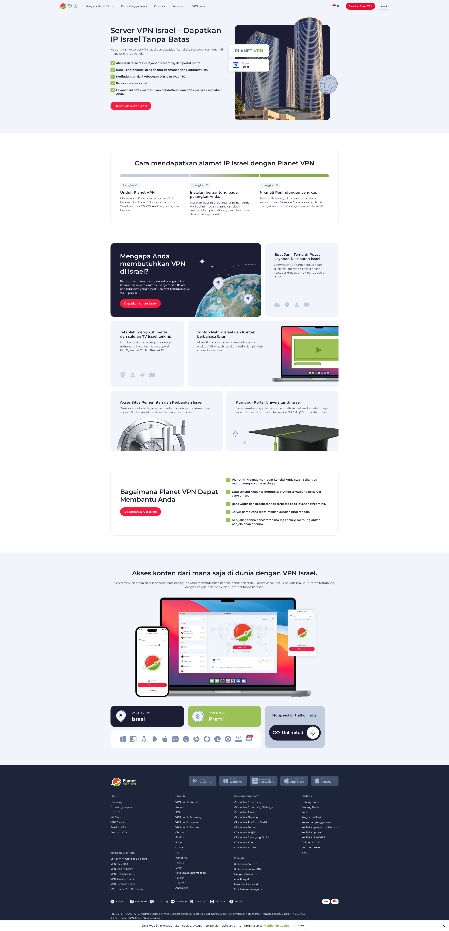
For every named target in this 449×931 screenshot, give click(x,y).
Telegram (121, 901)
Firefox (179, 837)
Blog (304, 852)
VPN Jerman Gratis (122, 879)
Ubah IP (115, 812)
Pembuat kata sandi (246, 884)
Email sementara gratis (248, 889)
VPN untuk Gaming (246, 817)
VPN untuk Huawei (187, 822)
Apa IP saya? (241, 879)
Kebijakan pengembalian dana (320, 827)
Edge (178, 842)
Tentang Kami (310, 807)
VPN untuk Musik (244, 812)
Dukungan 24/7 (310, 842)
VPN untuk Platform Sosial (250, 822)
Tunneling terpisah (121, 807)
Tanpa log (116, 802)
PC (177, 852)
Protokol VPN (118, 832)
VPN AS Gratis (119, 863)
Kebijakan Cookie (277, 925)
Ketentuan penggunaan (316, 822)
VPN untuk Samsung (188, 817)
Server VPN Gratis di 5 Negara (128, 858)
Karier (305, 812)
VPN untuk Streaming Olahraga (253, 807)
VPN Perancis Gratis (122, 884)
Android (180, 807)
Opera (179, 847)
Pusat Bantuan (310, 847)
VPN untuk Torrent (245, 827)
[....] (68, 6)
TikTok (238, 901)
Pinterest (221, 901)
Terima (300, 925)
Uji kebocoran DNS (245, 864)
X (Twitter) (161, 901)
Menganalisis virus (245, 874)
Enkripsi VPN (118, 827)
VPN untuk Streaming (247, 802)
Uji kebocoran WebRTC (248, 869)
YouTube (181, 901)
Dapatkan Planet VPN (360, 6)
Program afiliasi (311, 817)
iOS (177, 812)
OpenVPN (181, 883)
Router (179, 877)
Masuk (383, 6)
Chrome (180, 832)
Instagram (201, 901)
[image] (123, 739)
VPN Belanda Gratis (122, 874)
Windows (181, 857)
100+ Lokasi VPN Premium (126, 889)
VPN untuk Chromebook (190, 872)
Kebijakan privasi (311, 832)
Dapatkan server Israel (131, 106)
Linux (178, 867)
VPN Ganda (117, 822)
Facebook (141, 901)
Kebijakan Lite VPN (313, 837)
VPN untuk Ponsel (186, 802)
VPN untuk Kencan (245, 842)
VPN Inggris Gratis (121, 869)
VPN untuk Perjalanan (247, 832)
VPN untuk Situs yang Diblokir (253, 837)
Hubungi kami (310, 802)
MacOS (179, 862)
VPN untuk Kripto (245, 847)
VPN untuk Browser (187, 827)
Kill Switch (116, 817)
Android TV (182, 887)
